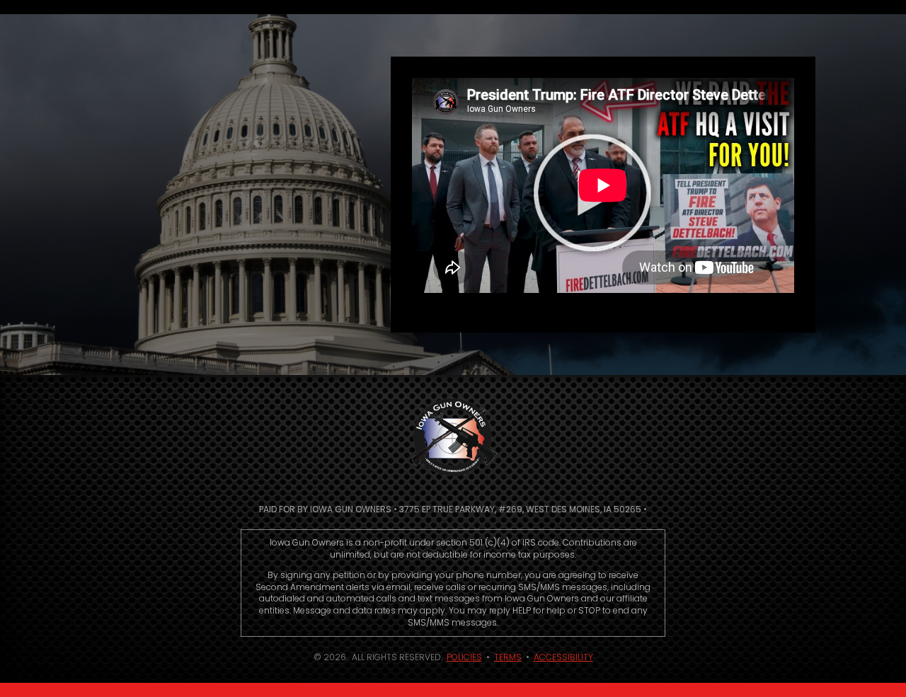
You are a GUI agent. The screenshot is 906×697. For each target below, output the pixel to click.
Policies (464, 657)
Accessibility (563, 657)
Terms (508, 657)
